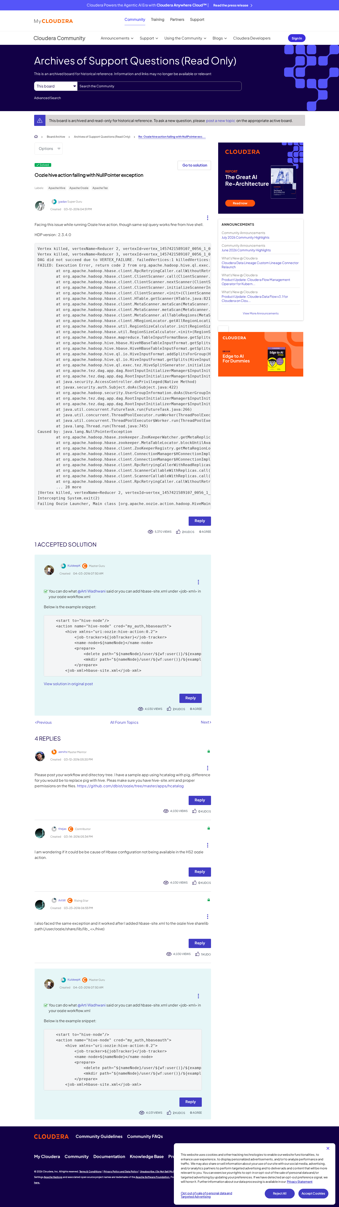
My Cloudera (47, 1156)
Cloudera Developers (252, 38)
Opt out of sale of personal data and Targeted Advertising (206, 1195)
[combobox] (159, 86)
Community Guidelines (99, 1136)
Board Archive (56, 136)
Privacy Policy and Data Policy (121, 1171)
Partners (177, 19)
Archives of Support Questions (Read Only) (102, 136)
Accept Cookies (313, 1193)
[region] (254, 1174)
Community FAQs (145, 1136)
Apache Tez (100, 188)
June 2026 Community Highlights (246, 250)
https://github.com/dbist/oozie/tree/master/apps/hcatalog (130, 785)
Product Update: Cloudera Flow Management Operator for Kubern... (256, 281)
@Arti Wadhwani (91, 591)
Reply (200, 520)
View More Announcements (261, 313)
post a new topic (221, 120)
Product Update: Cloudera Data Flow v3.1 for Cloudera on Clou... (255, 298)
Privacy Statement (299, 1181)
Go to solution (194, 165)
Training (157, 19)
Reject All (279, 1193)
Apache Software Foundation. (153, 1177)
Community (135, 19)
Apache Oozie (78, 188)
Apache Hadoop (53, 1177)
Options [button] (46, 148)
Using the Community (183, 38)
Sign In (297, 38)
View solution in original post (68, 683)
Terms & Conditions (90, 1171)
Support (197, 19)
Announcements (115, 38)
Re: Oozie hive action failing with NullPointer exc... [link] (172, 136)
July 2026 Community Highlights (245, 237)
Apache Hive (56, 188)
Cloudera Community (59, 38)
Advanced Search (47, 98)
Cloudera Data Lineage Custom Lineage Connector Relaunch (260, 265)
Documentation (109, 1156)
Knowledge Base (147, 1156)
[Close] (328, 1148)
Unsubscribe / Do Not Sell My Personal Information (168, 1171)
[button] (206, 216)
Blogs (218, 38)
